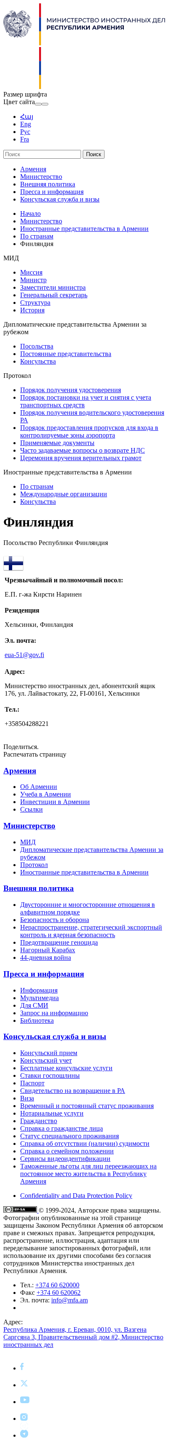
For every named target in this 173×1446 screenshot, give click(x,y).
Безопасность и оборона (54, 919)
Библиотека (37, 1020)
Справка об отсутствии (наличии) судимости (84, 1143)
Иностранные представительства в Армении (84, 228)
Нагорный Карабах (47, 950)
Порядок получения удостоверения (70, 389)
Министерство (41, 176)
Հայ (26, 116)
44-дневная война (45, 957)
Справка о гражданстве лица (61, 1128)
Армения (33, 169)
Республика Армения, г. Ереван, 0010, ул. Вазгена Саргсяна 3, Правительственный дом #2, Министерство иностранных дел (83, 1337)
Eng (25, 124)
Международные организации (63, 494)
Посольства (36, 346)
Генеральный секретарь (53, 295)
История (32, 310)
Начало (30, 213)
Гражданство (38, 1120)
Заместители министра (53, 287)
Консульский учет (46, 1060)
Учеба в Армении (45, 794)
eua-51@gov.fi (24, 654)
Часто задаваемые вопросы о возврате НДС (82, 450)
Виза (27, 1098)
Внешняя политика (47, 184)
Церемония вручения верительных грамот (81, 457)
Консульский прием (48, 1052)
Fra (24, 139)
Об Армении (38, 786)
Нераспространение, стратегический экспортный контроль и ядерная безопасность (91, 931)
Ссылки (31, 809)
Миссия (31, 272)
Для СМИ (34, 1005)
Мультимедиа (39, 997)
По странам (36, 236)
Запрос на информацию (54, 1012)
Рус (25, 131)
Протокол (34, 864)
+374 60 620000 (57, 1285)
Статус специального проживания (69, 1136)
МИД (28, 842)
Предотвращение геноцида (59, 942)
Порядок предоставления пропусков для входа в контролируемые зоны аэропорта (89, 431)
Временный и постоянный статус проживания (87, 1105)
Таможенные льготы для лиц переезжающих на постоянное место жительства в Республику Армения (88, 1174)
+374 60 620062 (59, 1292)
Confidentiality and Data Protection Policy (76, 1195)
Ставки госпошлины (50, 1075)
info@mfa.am (69, 1300)
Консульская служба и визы (60, 199)
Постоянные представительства (65, 353)
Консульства (38, 361)
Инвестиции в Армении (55, 801)
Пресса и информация (52, 191)
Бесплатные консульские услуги (66, 1067)
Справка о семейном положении (67, 1151)
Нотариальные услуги (52, 1113)
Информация (39, 990)
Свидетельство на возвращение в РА (72, 1090)
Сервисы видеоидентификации (65, 1158)
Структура (35, 302)
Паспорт (32, 1083)
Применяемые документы (57, 442)
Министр (33, 279)
